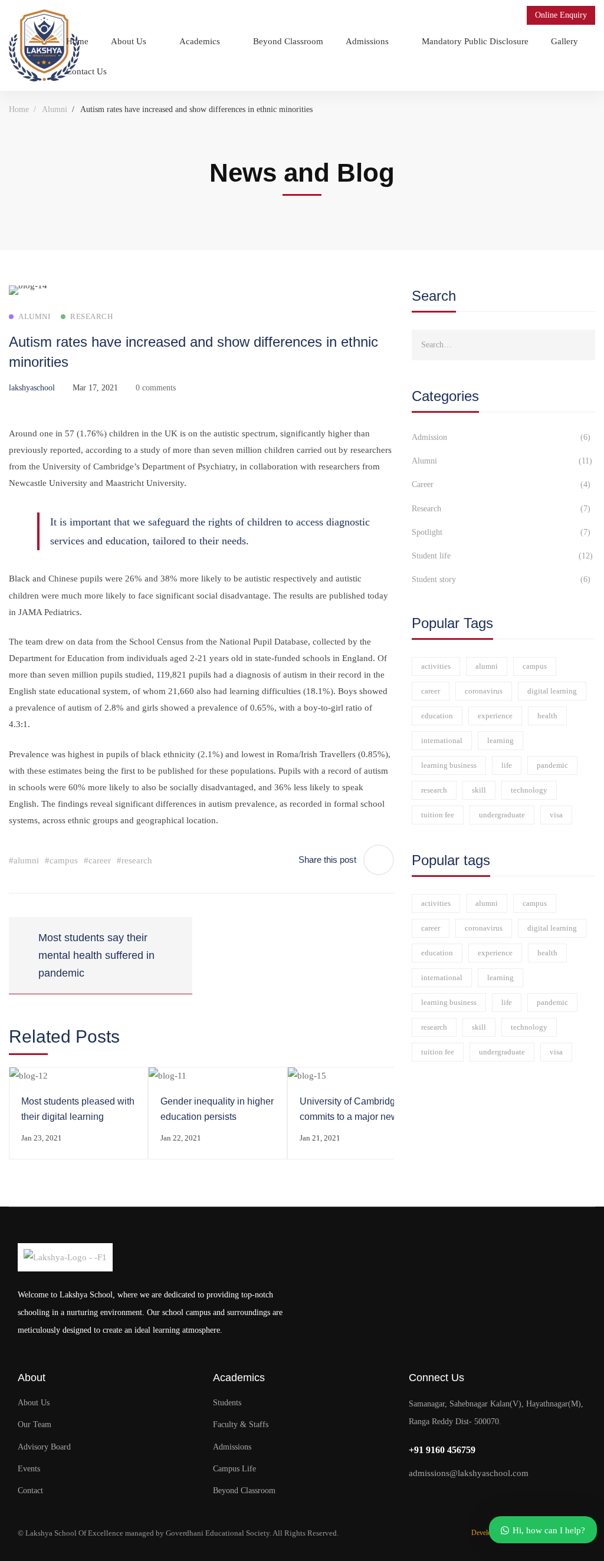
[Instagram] (460, 1498)
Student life (502, 555)
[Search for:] (503, 344)
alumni (486, 666)
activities (436, 666)
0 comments (156, 387)
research (434, 790)
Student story (501, 579)
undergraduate (502, 814)
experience (495, 715)
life (506, 765)
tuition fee (437, 814)
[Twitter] (414, 1498)
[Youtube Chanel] (483, 1498)
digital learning (552, 690)
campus (535, 666)
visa (556, 814)
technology (529, 790)
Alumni (54, 109)
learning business (449, 765)
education (437, 715)
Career (501, 484)
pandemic (552, 765)
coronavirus (484, 690)
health (547, 715)
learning (500, 740)
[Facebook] (437, 1498)
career (430, 690)
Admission (501, 437)
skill (479, 790)
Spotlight (501, 532)
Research (501, 508)
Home (19, 109)
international (441, 740)
